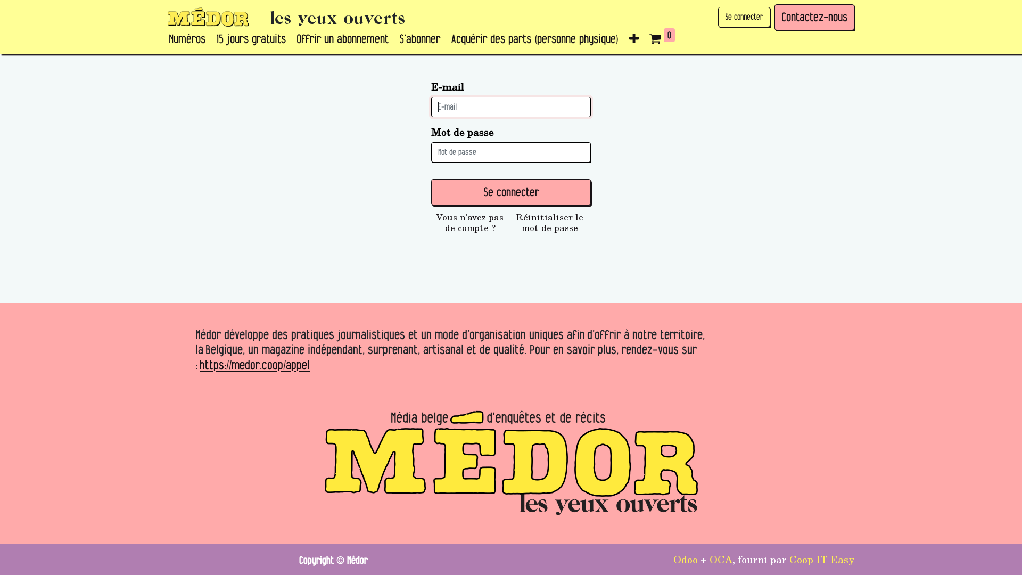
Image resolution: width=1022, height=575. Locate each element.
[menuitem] (187, 39)
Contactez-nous (814, 17)
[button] (634, 39)
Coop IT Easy (821, 559)
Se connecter (744, 17)
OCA (721, 559)
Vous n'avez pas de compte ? (470, 222)
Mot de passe (462, 132)
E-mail (447, 86)
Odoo (685, 559)
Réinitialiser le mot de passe (549, 222)
